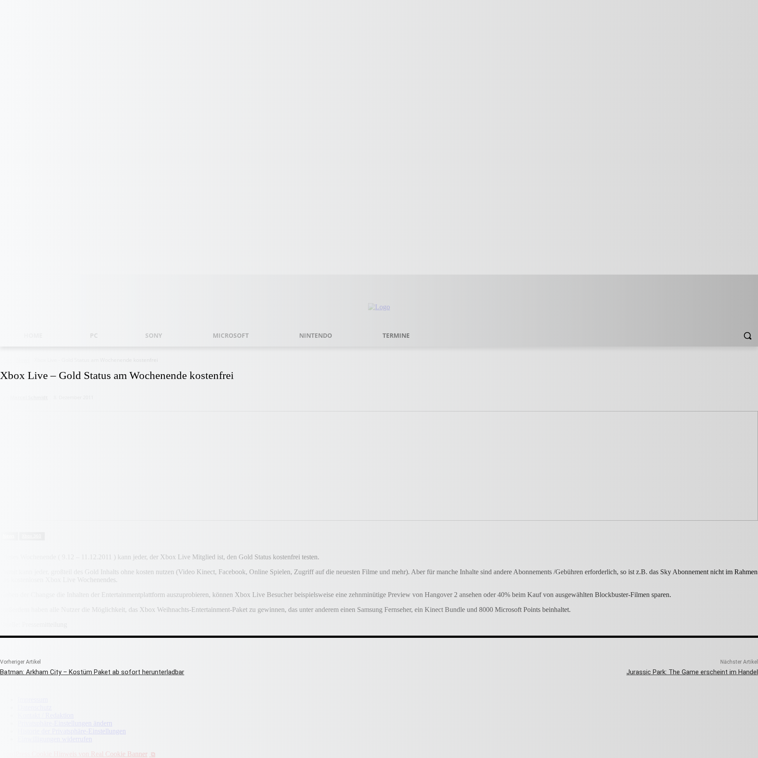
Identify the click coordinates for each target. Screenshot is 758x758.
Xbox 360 (31, 536)
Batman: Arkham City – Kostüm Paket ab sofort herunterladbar (92, 672)
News (8, 536)
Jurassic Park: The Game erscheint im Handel (692, 672)
